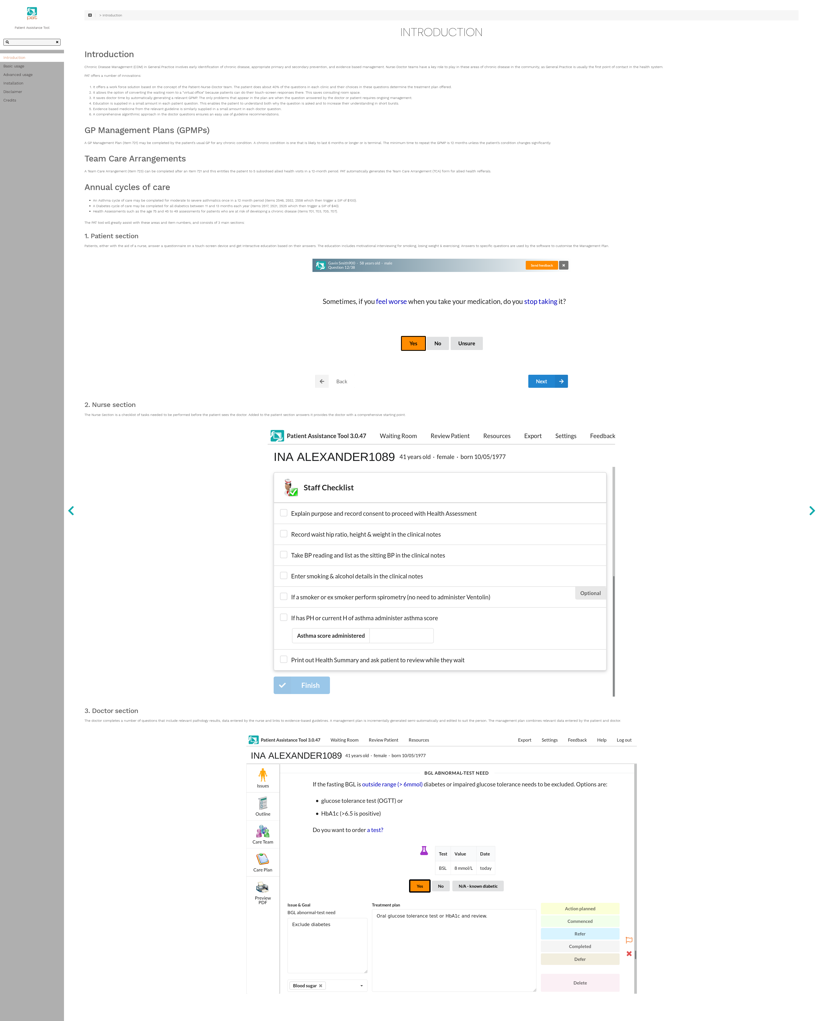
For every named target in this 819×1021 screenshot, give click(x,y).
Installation (13, 83)
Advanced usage (18, 75)
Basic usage (13, 66)
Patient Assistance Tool (32, 28)
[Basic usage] (812, 510)
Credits (9, 100)
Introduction (14, 57)
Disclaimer (12, 92)
